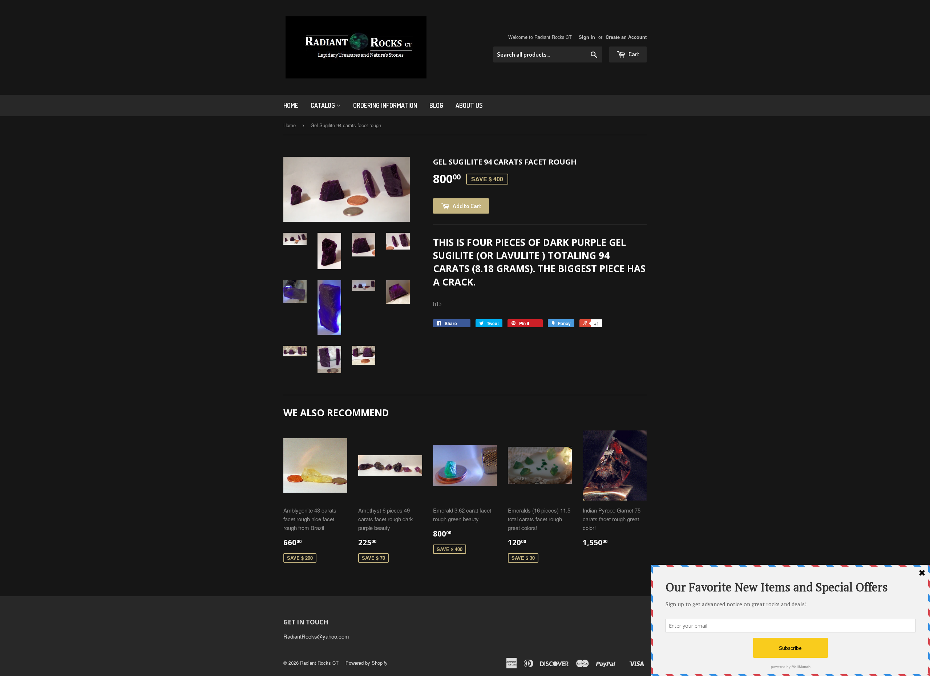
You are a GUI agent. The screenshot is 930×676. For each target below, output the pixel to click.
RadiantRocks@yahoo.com (316, 636)
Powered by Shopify (366, 662)
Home (290, 105)
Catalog (323, 105)
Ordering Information (385, 105)
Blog (436, 105)
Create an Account (626, 37)
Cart (633, 54)
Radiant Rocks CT (319, 662)
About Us (469, 105)
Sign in (587, 37)
